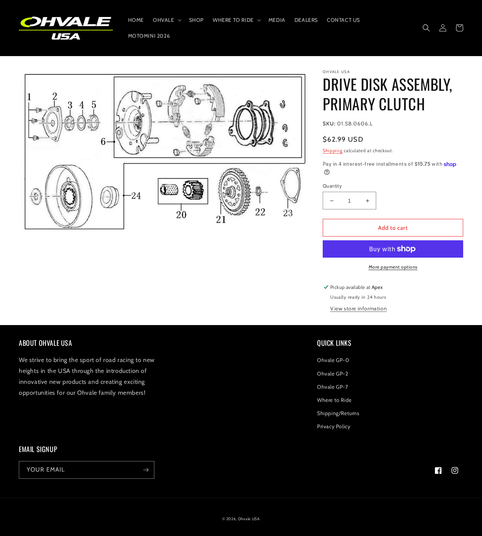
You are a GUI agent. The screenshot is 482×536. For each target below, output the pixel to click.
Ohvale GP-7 (332, 386)
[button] (166, 20)
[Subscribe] (145, 470)
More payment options (393, 267)
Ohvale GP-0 (333, 360)
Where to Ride (334, 400)
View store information (358, 308)
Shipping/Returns (338, 413)
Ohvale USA (249, 518)
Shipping (333, 150)
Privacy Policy (333, 426)
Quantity (332, 186)
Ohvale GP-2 (332, 373)
